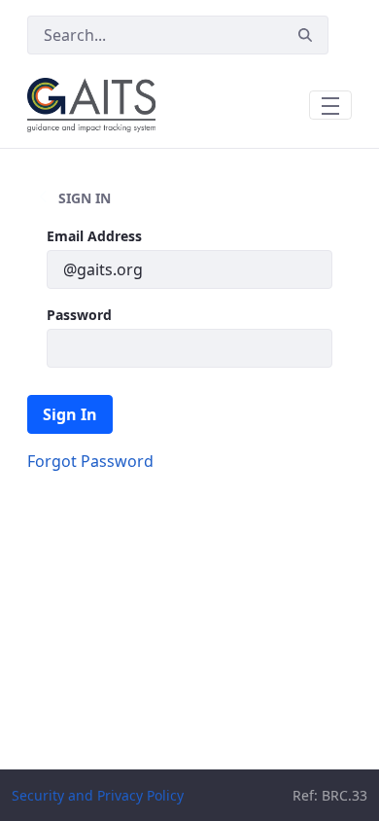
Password (79, 314)
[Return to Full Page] (42, 197)
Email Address (94, 236)
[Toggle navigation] (330, 105)
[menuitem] (90, 461)
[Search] (305, 35)
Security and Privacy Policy (98, 795)
